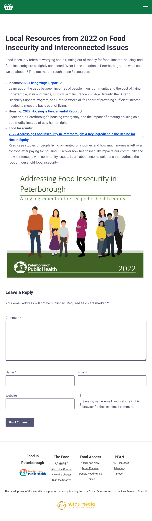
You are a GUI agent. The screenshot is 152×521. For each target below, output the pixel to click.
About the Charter (61, 469)
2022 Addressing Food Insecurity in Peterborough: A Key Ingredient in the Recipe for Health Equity (72, 137)
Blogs (119, 473)
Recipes (90, 479)
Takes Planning (90, 468)
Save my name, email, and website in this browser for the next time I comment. (111, 404)
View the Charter (61, 474)
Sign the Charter (61, 480)
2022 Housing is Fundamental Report (51, 111)
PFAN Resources (119, 463)
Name (11, 372)
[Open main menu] (145, 7)
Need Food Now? (90, 463)
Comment (14, 318)
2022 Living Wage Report (39, 83)
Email (83, 372)
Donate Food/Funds (90, 473)
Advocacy (119, 468)
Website (11, 396)
